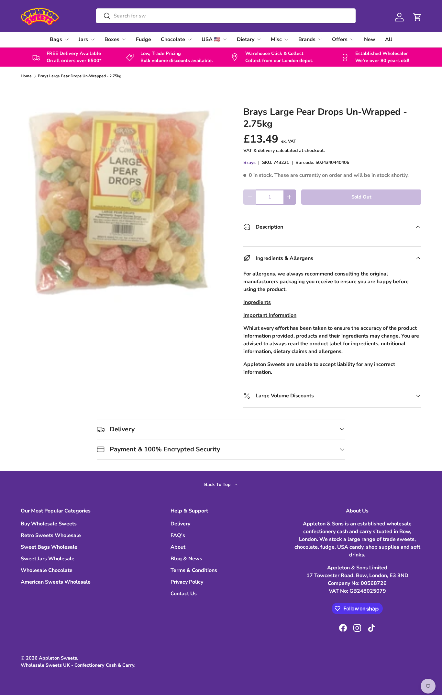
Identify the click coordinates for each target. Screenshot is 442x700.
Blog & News (186, 558)
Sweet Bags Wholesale (49, 547)
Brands (306, 39)
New (369, 39)
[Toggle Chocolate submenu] (189, 39)
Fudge (143, 39)
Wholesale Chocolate (46, 570)
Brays (249, 162)
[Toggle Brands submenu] (320, 39)
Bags (56, 39)
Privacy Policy (187, 582)
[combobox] (226, 15)
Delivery (180, 523)
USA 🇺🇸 (211, 39)
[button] (417, 17)
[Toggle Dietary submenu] (259, 39)
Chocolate (173, 39)
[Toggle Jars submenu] (92, 39)
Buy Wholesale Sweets (49, 523)
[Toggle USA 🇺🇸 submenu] (225, 39)
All (388, 39)
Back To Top (218, 484)
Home (26, 76)
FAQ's (178, 535)
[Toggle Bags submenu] (67, 39)
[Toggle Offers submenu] (352, 39)
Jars (83, 39)
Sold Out (361, 197)
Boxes (112, 39)
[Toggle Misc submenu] (286, 39)
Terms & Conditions (194, 570)
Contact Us (184, 593)
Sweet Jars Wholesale (47, 558)
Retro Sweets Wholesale (51, 535)
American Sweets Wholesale (56, 582)
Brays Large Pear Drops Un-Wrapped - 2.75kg (79, 76)
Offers (340, 39)
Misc (276, 39)
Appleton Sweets (58, 658)
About (178, 547)
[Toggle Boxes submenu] (124, 39)
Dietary (245, 39)
